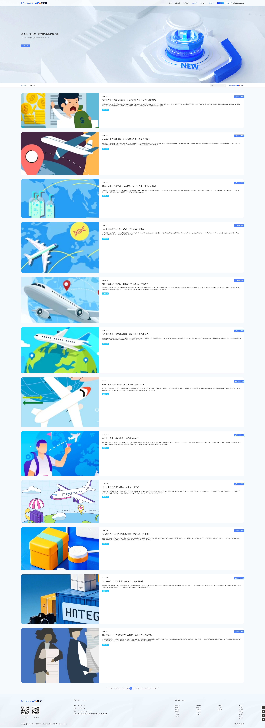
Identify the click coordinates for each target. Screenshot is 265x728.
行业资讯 (23, 85)
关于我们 (202, 3)
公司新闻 (211, 3)
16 (145, 688)
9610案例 (198, 710)
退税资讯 (219, 705)
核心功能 (177, 710)
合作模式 (177, 716)
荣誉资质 (241, 712)
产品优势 (177, 714)
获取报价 (241, 718)
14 (138, 688)
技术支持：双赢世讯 (239, 724)
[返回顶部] (263, 719)
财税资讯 (194, 3)
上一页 (110, 688)
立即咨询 (25, 45)
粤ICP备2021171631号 (61, 724)
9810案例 (198, 714)
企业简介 (241, 707)
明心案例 (198, 705)
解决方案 (177, 3)
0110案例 (198, 707)
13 (134, 688)
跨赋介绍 (177, 707)
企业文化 (241, 710)
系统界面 (177, 712)
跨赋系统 (177, 705)
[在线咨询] (263, 711)
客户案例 (186, 3)
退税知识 (32, 85)
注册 (228, 3)
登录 (220, 3)
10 (123, 688)
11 (127, 688)
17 (148, 688)
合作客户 (241, 714)
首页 (170, 3)
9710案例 (198, 712)
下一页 (155, 688)
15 (141, 688)
